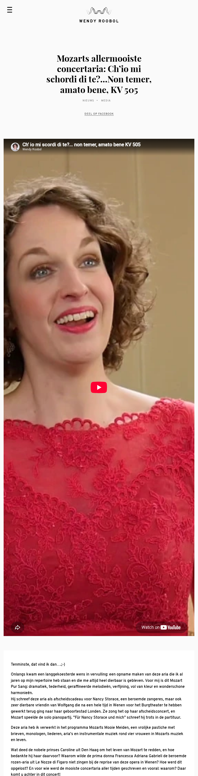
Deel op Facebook (99, 113)
